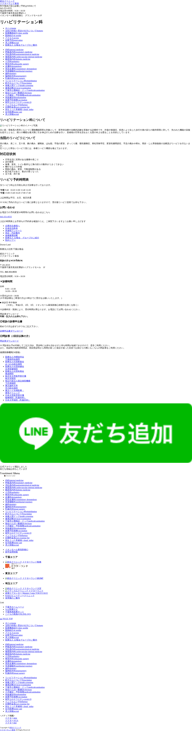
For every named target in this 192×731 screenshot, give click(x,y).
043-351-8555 (6, 217)
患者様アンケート (13, 230)
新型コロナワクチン (18, 102)
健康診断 (18, 88)
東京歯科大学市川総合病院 (11, 386)
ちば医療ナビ (11, 609)
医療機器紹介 (16, 33)
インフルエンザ (16, 105)
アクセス (12, 38)
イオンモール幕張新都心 (16, 549)
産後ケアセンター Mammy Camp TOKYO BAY (26, 593)
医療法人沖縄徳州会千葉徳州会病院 (14, 358)
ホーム (10, 28)
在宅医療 (13, 112)
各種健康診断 (11, 235)
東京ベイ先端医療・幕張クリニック (14, 391)
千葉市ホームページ (14, 607)
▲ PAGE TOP (6, 619)
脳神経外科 (16, 76)
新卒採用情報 (11, 552)
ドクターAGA (11, 720)
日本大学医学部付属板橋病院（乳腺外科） (15, 396)
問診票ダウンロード (9, 341)
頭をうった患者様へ (19, 109)
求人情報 (12, 43)
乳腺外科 (15, 78)
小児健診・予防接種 (22, 95)
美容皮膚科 (21, 69)
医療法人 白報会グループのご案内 (21, 45)
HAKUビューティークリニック (19, 595)
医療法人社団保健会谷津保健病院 (14, 367)
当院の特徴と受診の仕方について (24, 31)
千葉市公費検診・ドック (25, 90)
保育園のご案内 (12, 598)
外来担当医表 (11, 228)
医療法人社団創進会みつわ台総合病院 (14, 362)
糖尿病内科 (17, 59)
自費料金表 (17, 107)
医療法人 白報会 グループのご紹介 (22, 238)
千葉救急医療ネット (14, 612)
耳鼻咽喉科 (19, 71)
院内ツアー (10, 240)
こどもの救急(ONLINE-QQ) (18, 614)
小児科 (12, 61)
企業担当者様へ (12, 226)
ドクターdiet (11, 723)
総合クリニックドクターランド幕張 (9, 2)
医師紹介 (13, 35)
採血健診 (15, 97)
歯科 (10, 73)
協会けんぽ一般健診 (18, 93)
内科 (14, 49)
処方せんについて (18, 83)
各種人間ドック (19, 85)
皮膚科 (13, 66)
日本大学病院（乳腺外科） (17, 400)
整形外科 (17, 64)
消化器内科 (22, 54)
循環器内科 (23, 57)
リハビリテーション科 (21, 81)
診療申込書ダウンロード (11, 331)
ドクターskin (11, 718)
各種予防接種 (16, 100)
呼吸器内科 (18, 52)
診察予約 (14, 40)
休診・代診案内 (12, 233)
